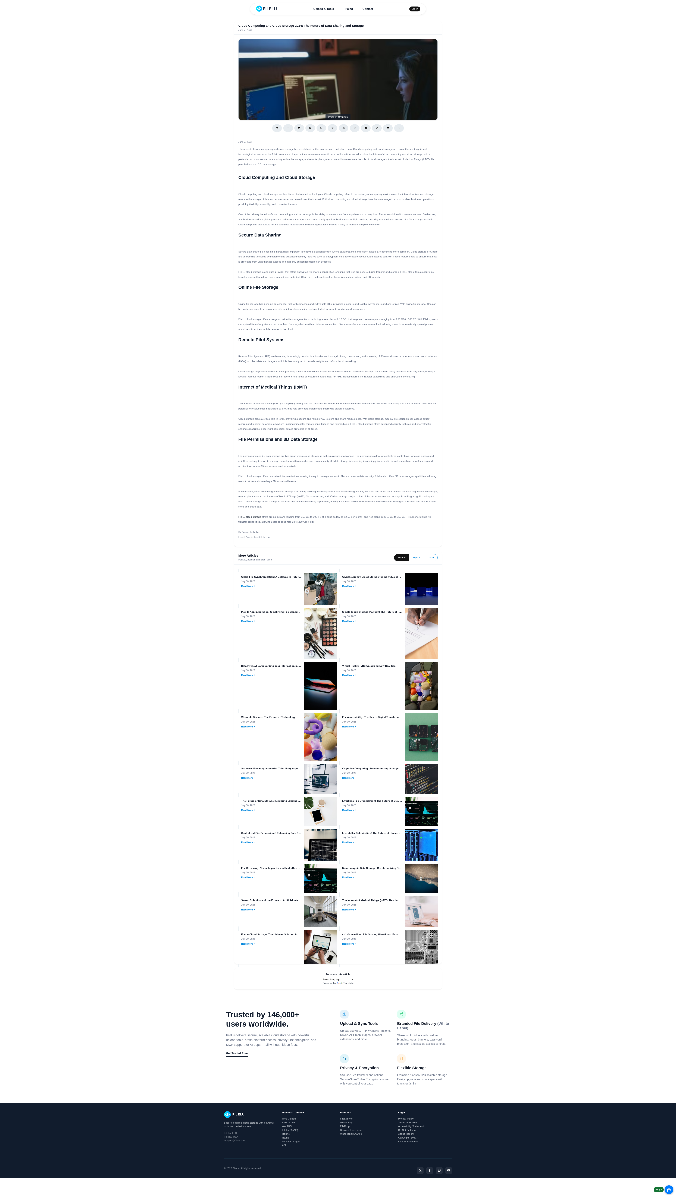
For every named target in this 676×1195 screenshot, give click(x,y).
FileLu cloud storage (249, 516)
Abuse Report (406, 1133)
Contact (367, 8)
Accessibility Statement (411, 1126)
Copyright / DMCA (408, 1137)
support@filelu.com (234, 1140)
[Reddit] (343, 128)
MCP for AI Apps (291, 1141)
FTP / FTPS (288, 1122)
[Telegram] (332, 128)
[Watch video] (388, 128)
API (284, 1145)
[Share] (277, 128)
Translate (348, 983)
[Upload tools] (399, 128)
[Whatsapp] (354, 128)
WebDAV (287, 1126)
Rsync (285, 1137)
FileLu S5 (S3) (290, 1130)
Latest (431, 557)
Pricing (348, 8)
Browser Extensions (351, 1130)
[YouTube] (448, 1170)
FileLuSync (346, 1118)
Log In (415, 9)
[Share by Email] (310, 128)
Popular (416, 557)
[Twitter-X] (420, 1170)
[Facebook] (288, 128)
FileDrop (345, 1126)
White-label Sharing (351, 1133)
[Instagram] (439, 1170)
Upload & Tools (323, 8)
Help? (658, 1189)
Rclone (286, 1133)
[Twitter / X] (299, 128)
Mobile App (346, 1122)
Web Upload (289, 1118)
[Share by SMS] (321, 128)
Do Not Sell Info (407, 1130)
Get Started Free (237, 1053)
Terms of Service (407, 1122)
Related (401, 557)
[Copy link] (377, 128)
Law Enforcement (408, 1141)
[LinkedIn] (366, 128)
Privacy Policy (406, 1118)
